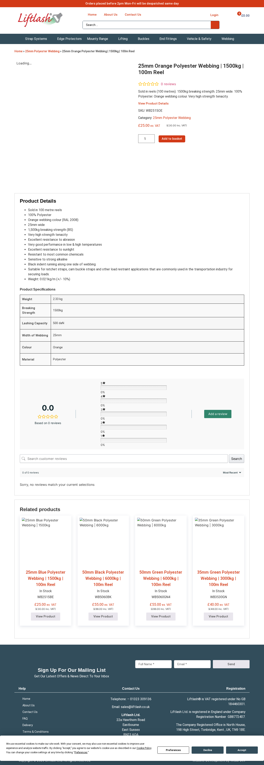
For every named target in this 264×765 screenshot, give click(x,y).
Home (18, 51)
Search (236, 459)
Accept (242, 750)
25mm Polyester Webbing (42, 51)
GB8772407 (236, 717)
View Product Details (153, 103)
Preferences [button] (80, 752)
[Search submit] (215, 25)
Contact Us (131, 688)
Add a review (217, 414)
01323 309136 (140, 699)
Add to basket (172, 139)
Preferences (173, 750)
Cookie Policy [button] (144, 748)
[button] (38, 39)
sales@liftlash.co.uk (135, 707)
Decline (207, 750)
